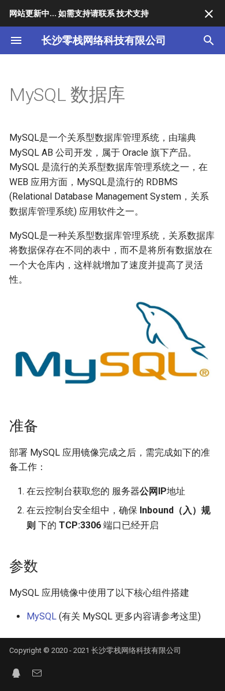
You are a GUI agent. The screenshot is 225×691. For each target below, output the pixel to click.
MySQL (42, 616)
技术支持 (133, 13)
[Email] (37, 672)
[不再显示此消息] (209, 14)
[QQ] (16, 672)
